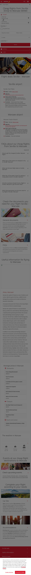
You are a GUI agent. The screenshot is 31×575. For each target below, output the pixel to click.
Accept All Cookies (20, 572)
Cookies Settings (9, 572)
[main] (15, 566)
